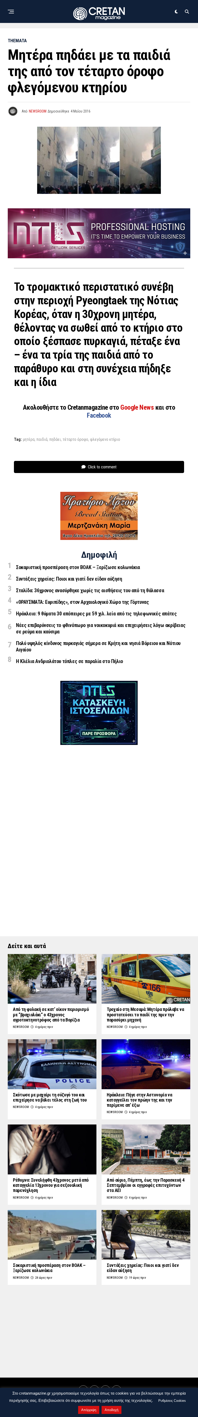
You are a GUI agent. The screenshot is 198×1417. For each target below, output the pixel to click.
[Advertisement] (99, 830)
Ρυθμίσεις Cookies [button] (172, 1401)
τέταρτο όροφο (75, 439)
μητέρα (29, 439)
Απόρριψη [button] (88, 1410)
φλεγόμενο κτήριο (105, 439)
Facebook (99, 415)
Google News (137, 407)
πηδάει (55, 439)
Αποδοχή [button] (111, 1410)
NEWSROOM (37, 111)
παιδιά (41, 439)
